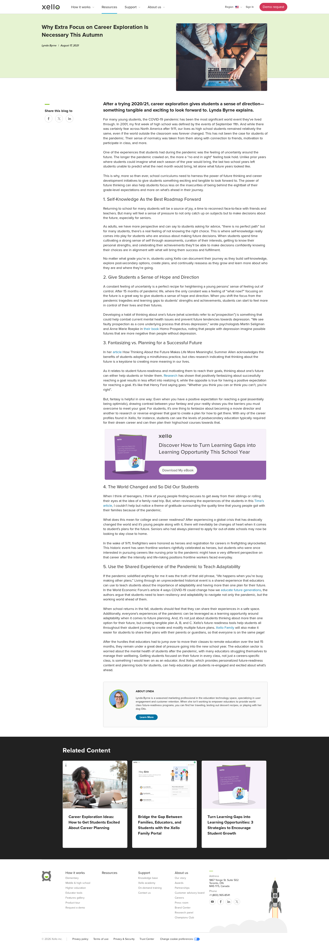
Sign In (250, 7)
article (117, 352)
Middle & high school (77, 883)
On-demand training (150, 888)
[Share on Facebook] (48, 118)
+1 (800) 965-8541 (219, 895)
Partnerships (182, 888)
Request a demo (75, 907)
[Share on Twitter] (59, 118)
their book (151, 329)
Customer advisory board (189, 892)
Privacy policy (80, 939)
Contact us (144, 892)
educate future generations (241, 590)
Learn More (147, 717)
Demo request (273, 7)
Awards (179, 883)
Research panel (184, 912)
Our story (180, 878)
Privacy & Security (124, 939)
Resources (109, 7)
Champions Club (184, 917)
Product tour (72, 902)
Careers (179, 897)
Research (170, 375)
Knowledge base (148, 878)
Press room (181, 902)
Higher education (75, 888)
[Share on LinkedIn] (69, 118)
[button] (233, 7)
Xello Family (225, 628)
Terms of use (101, 939)
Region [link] (229, 7)
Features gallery (75, 897)
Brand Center (183, 907)
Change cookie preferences (176, 939)
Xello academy (146, 883)
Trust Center (147, 939)
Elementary (72, 878)
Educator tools (73, 892)
